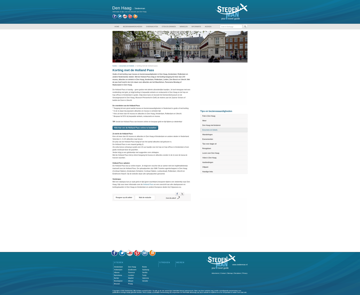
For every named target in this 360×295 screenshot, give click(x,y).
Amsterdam (118, 267)
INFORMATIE (196, 26)
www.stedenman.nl (240, 265)
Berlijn (116, 278)
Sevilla (144, 273)
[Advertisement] (151, 215)
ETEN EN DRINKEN (169, 26)
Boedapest (118, 281)
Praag (130, 284)
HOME (116, 26)
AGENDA (208, 26)
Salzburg (145, 270)
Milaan (130, 281)
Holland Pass (148, 184)
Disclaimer (237, 273)
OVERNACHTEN (152, 26)
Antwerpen (118, 270)
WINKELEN (184, 26)
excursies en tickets (126, 66)
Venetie (145, 281)
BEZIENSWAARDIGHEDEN (132, 26)
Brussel (117, 284)
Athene (117, 273)
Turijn (144, 275)
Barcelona (118, 275)
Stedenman (139, 8)
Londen (131, 275)
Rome (144, 267)
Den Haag (132, 267)
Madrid (130, 278)
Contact (223, 273)
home (114, 66)
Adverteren (215, 273)
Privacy (245, 273)
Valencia (145, 278)
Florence (131, 273)
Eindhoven (132, 270)
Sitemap (230, 273)
